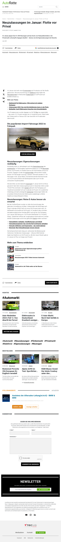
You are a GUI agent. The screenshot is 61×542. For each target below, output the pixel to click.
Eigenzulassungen (38, 166)
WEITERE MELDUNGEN (11, 331)
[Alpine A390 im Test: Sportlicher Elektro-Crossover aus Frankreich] (30, 359)
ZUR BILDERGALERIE (28, 154)
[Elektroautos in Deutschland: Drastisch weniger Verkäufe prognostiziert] (30, 306)
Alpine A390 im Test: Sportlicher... (30, 370)
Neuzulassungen (12, 94)
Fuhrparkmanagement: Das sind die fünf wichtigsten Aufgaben (28, 223)
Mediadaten (19, 532)
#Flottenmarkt (37, 341)
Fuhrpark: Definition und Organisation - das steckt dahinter (27, 226)
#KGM (49, 366)
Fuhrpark (18, 19)
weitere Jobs (17, 407)
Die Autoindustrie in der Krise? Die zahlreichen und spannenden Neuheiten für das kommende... (10, 324)
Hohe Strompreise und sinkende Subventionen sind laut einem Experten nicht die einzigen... (29, 324)
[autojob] (55, 390)
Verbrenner (30, 192)
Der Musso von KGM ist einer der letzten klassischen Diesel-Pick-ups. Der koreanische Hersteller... (49, 378)
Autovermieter (29, 172)
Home (4, 19)
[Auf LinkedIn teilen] (4, 98)
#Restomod (12, 366)
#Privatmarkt (49, 341)
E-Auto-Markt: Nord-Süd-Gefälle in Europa (50, 317)
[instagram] (31, 514)
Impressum (19, 538)
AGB (25, 538)
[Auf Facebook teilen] (3, 90)
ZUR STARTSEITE (51, 283)
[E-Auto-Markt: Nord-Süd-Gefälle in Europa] (50, 306)
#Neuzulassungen (21, 341)
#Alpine (30, 366)
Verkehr (26, 188)
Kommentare (8, 48)
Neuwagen (45, 168)
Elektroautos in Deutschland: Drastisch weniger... (30, 317)
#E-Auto (50, 312)
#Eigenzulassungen (22, 344)
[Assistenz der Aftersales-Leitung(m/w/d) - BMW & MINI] (6, 398)
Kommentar (13, 436)
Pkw (37, 112)
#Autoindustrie (13, 312)
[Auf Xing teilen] (4, 101)
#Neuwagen (36, 344)
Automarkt (29, 184)
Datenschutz (30, 538)
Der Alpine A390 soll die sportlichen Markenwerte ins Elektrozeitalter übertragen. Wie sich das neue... (30, 378)
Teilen (19, 48)
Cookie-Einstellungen (39, 538)
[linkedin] (35, 514)
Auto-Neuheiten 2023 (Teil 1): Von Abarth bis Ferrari (10, 317)
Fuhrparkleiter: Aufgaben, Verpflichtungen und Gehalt (25, 222)
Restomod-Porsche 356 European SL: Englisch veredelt (10, 371)
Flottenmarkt (30, 94)
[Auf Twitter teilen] (4, 94)
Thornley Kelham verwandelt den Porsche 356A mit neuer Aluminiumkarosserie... (10, 378)
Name (33, 430)
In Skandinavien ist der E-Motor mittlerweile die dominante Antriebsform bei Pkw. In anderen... (49, 324)
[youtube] (26, 514)
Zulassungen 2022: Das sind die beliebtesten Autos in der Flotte (29, 107)
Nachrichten (10, 19)
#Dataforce (7, 344)
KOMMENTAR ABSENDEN (30, 464)
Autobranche (11, 168)
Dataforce (33, 92)
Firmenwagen (27, 90)
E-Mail (11, 430)
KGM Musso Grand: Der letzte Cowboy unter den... (49, 371)
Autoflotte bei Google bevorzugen (47, 48)
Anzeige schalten (31, 407)
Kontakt (30, 532)
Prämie (35, 218)
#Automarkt (10, 298)
